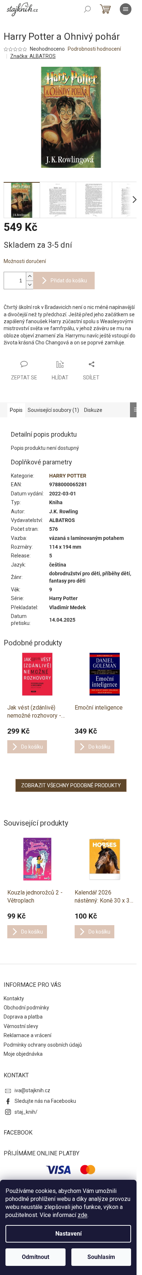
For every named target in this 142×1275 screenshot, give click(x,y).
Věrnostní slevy (21, 1026)
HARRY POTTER (67, 476)
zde (82, 1215)
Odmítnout (35, 1256)
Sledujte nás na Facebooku (45, 1101)
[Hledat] (87, 9)
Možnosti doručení (25, 261)
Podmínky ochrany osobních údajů (43, 1045)
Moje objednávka (23, 1054)
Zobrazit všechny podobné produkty (71, 785)
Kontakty (14, 998)
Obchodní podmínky (26, 1008)
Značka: (33, 56)
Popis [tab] (16, 410)
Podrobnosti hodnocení (94, 49)
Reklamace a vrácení (27, 1035)
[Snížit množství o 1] (29, 285)
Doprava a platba (23, 1017)
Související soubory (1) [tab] (53, 410)
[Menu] (125, 9)
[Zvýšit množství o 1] (29, 276)
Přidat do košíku (69, 280)
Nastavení (68, 1233)
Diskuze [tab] (93, 410)
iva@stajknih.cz (32, 1090)
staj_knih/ (26, 1112)
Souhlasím (101, 1256)
